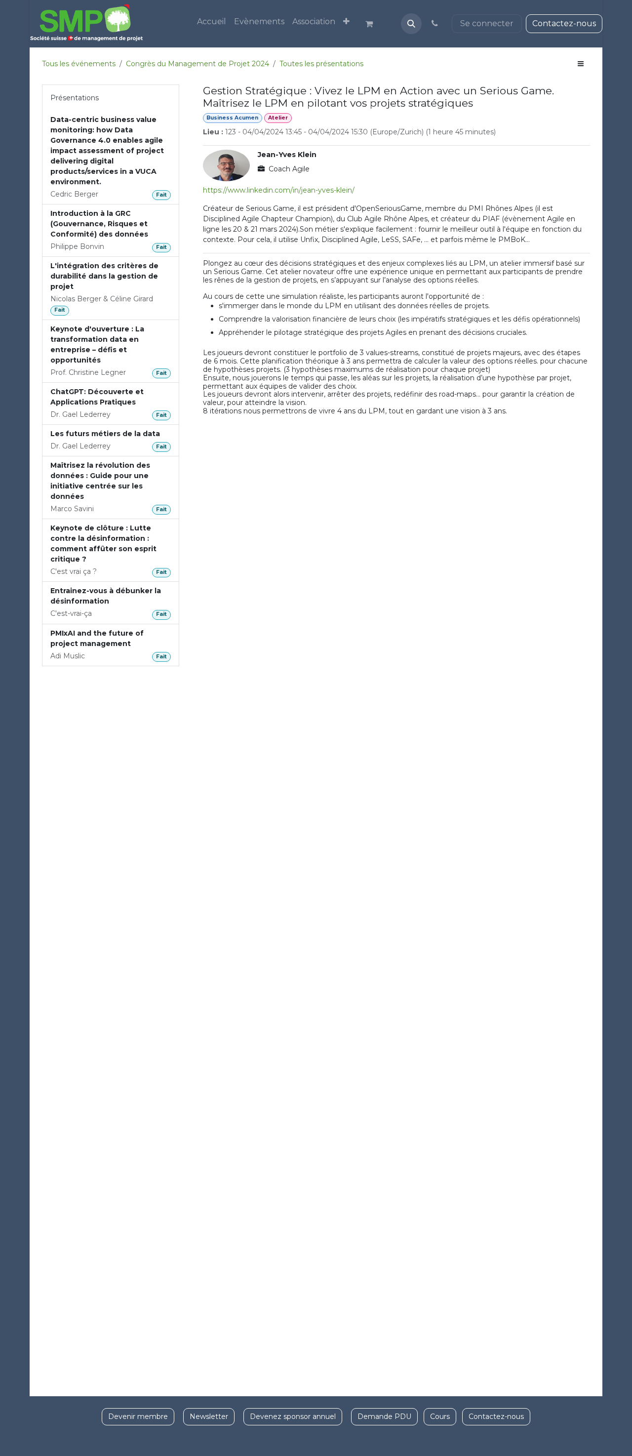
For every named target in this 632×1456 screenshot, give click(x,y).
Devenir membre (138, 1416)
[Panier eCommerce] (373, 24)
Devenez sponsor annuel (293, 1416)
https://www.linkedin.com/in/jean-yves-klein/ (279, 190)
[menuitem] (211, 22)
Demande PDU (384, 1416)
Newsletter (209, 1416)
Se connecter (487, 23)
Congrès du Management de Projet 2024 (197, 63)
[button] (411, 23)
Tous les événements (79, 63)
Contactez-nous (564, 23)
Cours (440, 1416)
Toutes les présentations (321, 63)
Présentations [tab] (74, 97)
